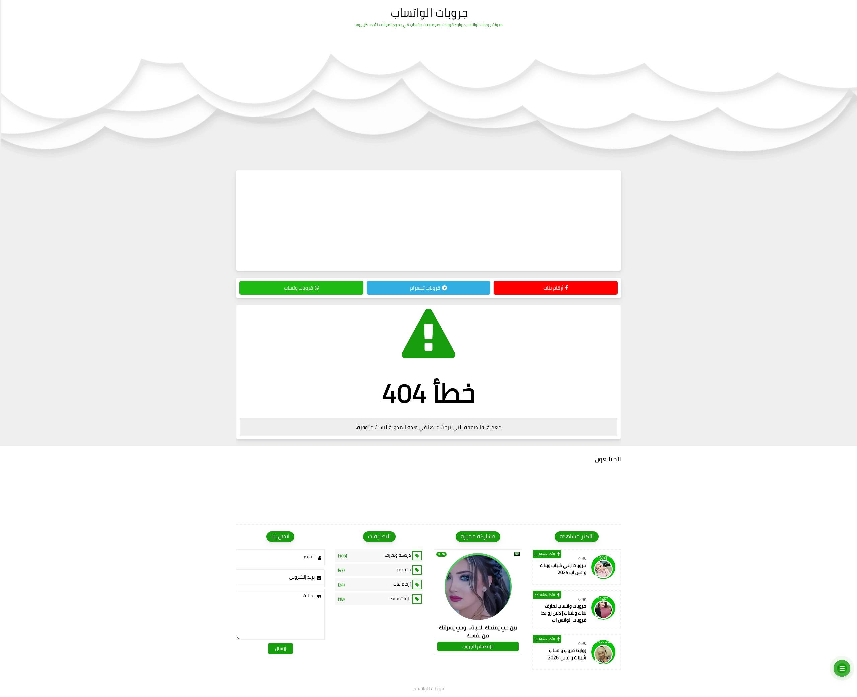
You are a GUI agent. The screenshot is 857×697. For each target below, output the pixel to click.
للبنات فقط (374, 598)
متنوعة (374, 569)
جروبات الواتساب (429, 12)
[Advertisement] (428, 220)
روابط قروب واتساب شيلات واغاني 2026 (567, 654)
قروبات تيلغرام (425, 288)
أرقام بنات (553, 288)
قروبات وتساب (298, 288)
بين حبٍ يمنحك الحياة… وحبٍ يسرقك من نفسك (478, 631)
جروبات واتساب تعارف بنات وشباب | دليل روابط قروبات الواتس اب (563, 613)
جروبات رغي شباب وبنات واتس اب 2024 (563, 569)
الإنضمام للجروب (478, 646)
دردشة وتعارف (374, 555)
